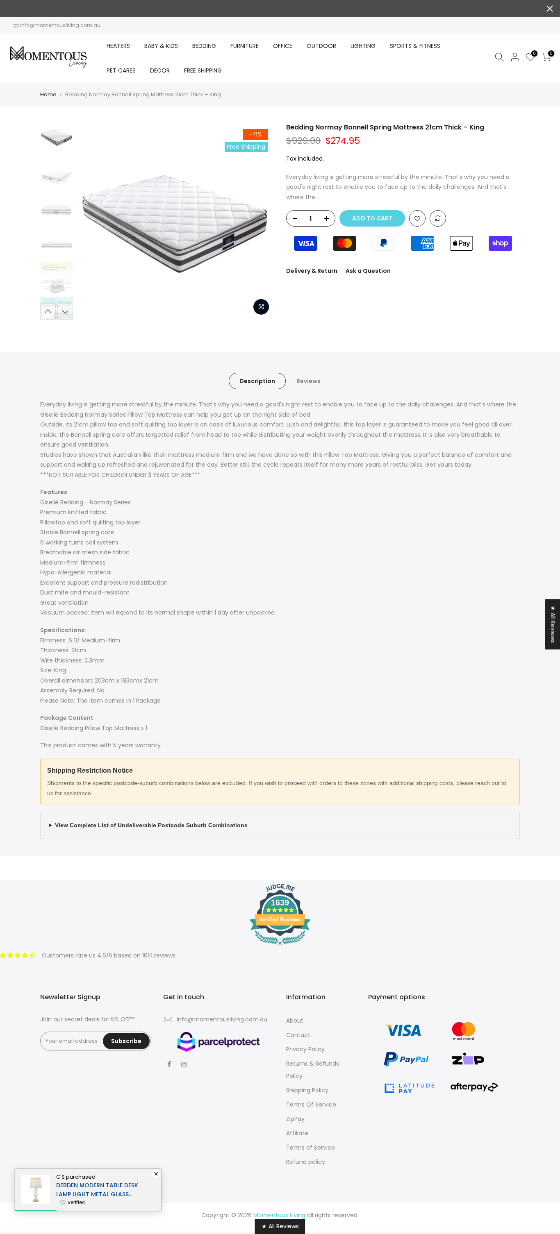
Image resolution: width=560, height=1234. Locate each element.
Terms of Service (310, 1147)
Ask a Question (368, 271)
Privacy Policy (305, 1049)
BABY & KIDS (161, 46)
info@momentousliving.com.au (60, 25)
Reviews (308, 381)
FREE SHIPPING (203, 70)
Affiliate (297, 1133)
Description (257, 381)
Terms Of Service (311, 1104)
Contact (298, 1035)
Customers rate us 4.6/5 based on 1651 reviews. (109, 955)
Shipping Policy (307, 1090)
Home (48, 94)
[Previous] (91, 221)
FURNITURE (244, 46)
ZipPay (295, 1119)
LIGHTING (363, 46)
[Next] (259, 221)
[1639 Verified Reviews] (280, 946)
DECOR (160, 70)
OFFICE (282, 46)
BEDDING (204, 46)
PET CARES (121, 70)
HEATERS (118, 46)
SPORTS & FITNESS (415, 46)
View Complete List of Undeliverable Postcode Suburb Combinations (151, 825)
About (294, 1020)
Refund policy (305, 1162)
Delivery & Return (311, 271)
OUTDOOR (321, 46)
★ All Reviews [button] (553, 624)
